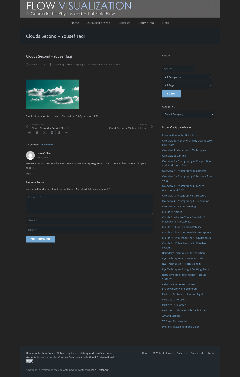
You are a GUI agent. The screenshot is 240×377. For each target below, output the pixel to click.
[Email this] (29, 132)
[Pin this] (59, 132)
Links (211, 353)
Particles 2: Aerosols (174, 299)
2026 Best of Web (163, 353)
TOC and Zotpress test (175, 321)
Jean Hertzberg (100, 370)
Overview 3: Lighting (174, 155)
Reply (28, 173)
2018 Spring (77, 64)
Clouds (116, 64)
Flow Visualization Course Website (46, 353)
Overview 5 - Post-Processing (179, 206)
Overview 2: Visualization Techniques (184, 150)
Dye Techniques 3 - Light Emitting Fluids (185, 269)
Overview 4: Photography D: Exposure (184, 195)
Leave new (47, 144)
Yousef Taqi (58, 64)
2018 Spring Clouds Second (98, 64)
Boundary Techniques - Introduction (183, 253)
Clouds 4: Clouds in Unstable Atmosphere (186, 232)
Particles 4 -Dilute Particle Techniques (184, 310)
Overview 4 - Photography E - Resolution (185, 201)
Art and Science (171, 315)
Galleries (182, 353)
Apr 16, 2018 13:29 (45, 157)
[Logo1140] (120, 9)
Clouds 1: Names (172, 212)
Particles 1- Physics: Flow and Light (182, 294)
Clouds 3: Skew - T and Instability (181, 227)
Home (145, 353)
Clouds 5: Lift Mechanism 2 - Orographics (186, 238)
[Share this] (37, 132)
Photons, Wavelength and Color (180, 326)
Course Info (197, 353)
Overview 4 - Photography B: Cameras (184, 170)
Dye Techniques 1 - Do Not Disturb (182, 258)
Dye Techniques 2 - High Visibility (181, 263)
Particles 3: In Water (174, 305)
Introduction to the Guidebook (180, 135)
